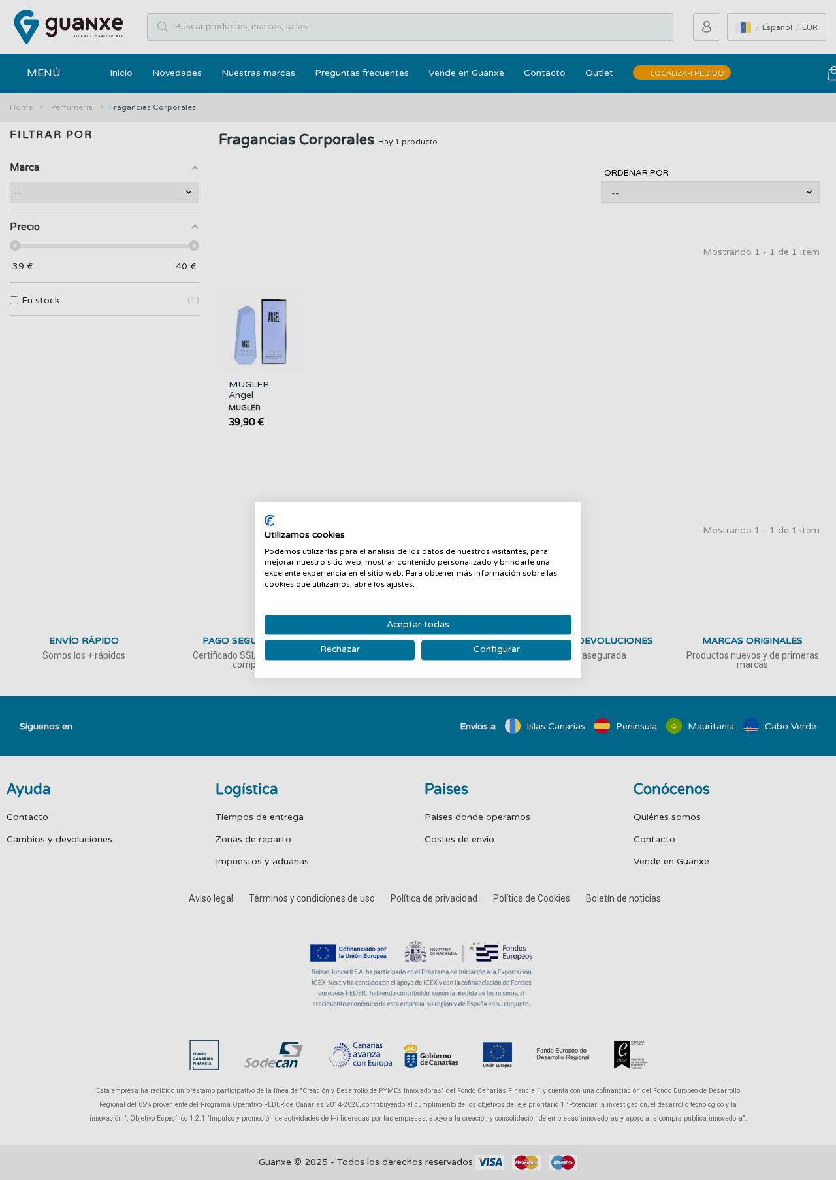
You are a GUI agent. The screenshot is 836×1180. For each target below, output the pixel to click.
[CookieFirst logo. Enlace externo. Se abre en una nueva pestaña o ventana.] (269, 520)
